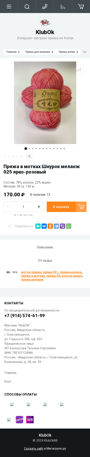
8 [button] (50, 148)
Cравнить (78, 69)
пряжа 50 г (51, 272)
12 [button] (64, 148)
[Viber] (62, 226)
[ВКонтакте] (44, 226)
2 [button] (29, 148)
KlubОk (45, 32)
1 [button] (25, 148)
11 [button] (60, 148)
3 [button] (32, 148)
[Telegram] (56, 226)
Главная (10, 373)
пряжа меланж (32, 279)
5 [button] (39, 148)
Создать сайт (33, 448)
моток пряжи (31, 272)
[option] (45, 102)
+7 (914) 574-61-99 (24, 315)
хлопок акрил (72, 276)
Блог (7, 381)
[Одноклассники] (50, 226)
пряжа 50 (53, 276)
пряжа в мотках (33, 276)
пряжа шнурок (71, 272)
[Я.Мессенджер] (38, 226)
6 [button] (43, 148)
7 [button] (46, 148)
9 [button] (53, 148)
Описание (45, 247)
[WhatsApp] (68, 226)
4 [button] (36, 148)
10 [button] (57, 148)
